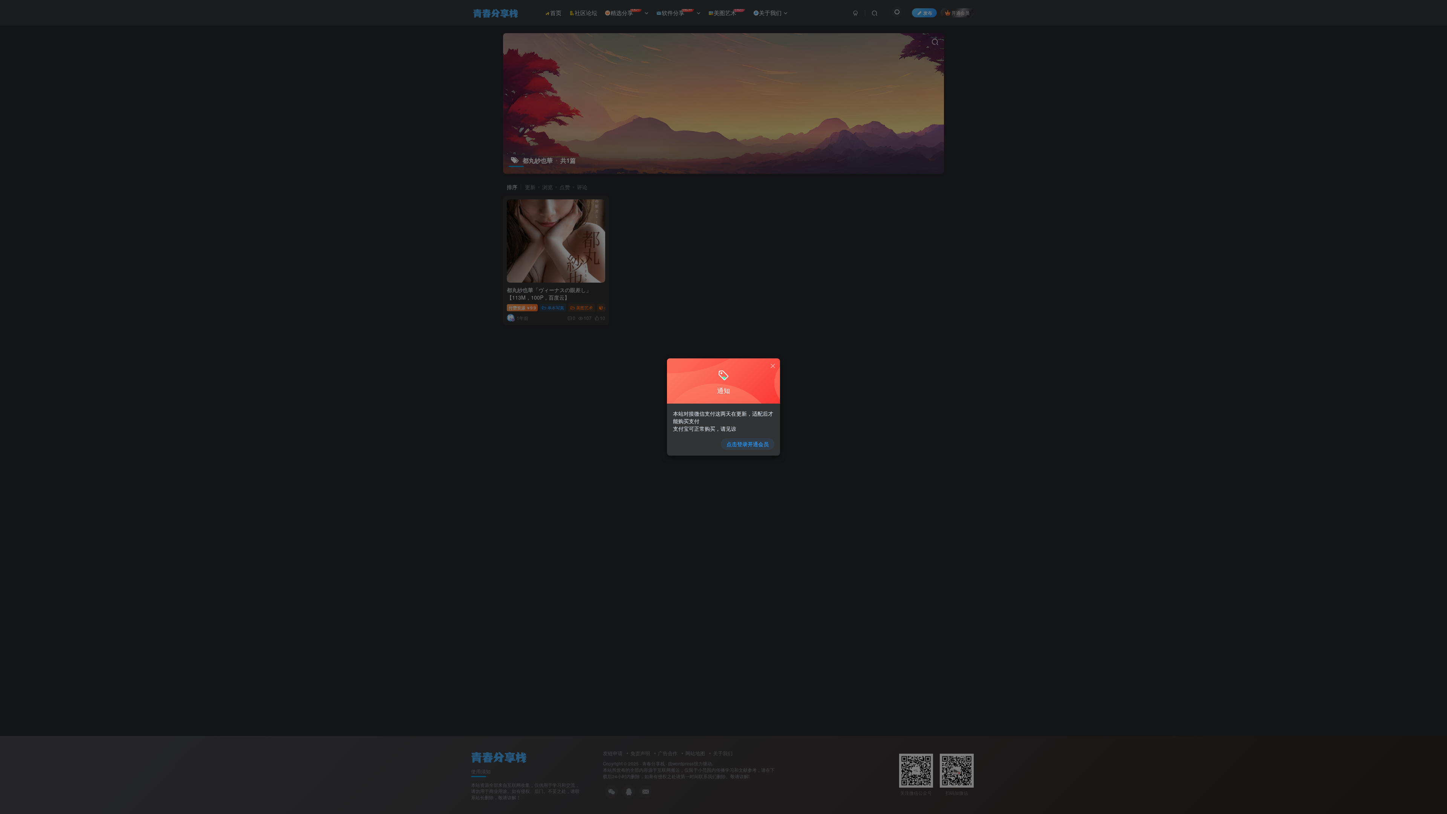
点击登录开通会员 (748, 444)
